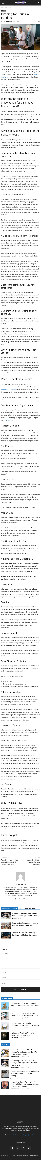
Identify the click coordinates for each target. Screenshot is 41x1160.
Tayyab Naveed (7, 21)
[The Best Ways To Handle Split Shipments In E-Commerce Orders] (5, 1026)
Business (8, 7)
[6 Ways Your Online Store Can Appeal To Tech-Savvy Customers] (5, 1016)
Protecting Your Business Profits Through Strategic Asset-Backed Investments (24, 916)
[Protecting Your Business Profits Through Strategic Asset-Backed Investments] (6, 915)
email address (8, 420)
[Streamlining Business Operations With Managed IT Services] (6, 925)
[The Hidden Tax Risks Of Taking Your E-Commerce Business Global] (5, 1006)
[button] (38, 2)
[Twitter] (29, 1148)
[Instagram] (20, 899)
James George (14, 1037)
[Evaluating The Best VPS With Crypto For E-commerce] (5, 1036)
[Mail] (24, 899)
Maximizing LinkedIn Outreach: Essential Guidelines (33, 862)
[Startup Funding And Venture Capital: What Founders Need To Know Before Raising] (5, 1053)
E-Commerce (7, 998)
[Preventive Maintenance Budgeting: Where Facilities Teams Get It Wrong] (5, 1074)
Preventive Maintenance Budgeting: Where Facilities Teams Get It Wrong (24, 1073)
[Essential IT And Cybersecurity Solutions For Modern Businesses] (6, 935)
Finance (5, 1045)
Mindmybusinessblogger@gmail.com (24, 1135)
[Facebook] (16, 899)
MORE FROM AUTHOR (27, 908)
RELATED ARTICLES (9, 908)
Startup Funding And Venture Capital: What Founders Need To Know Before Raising (23, 1052)
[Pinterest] (23, 1148)
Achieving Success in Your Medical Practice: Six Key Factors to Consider (9, 862)
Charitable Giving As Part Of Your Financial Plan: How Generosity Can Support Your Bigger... (25, 1084)
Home (2, 7)
